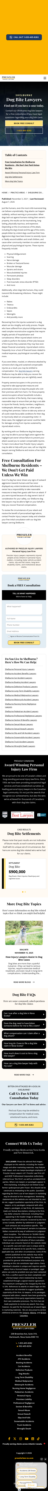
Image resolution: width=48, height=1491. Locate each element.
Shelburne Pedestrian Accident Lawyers (21, 711)
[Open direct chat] (41, 1459)
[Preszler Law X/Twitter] (14, 1438)
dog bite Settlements (13, 177)
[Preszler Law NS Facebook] (9, 1438)
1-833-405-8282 (24, 130)
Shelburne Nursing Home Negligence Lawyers (20, 705)
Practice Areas (18, 192)
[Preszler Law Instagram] (20, 1438)
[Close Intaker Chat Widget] (45, 1459)
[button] (24, 1014)
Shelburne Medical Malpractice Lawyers (21, 695)
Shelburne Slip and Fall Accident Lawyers (22, 733)
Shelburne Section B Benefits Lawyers (21, 720)
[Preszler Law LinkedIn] (32, 1438)
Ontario (26, 1313)
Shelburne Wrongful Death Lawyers (20, 746)
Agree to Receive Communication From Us (24, 636)
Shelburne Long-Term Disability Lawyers (22, 691)
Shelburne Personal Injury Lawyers (19, 669)
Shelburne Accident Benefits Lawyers (20, 673)
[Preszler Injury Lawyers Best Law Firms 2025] (5, 815)
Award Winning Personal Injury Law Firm (22, 172)
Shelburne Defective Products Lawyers (21, 686)
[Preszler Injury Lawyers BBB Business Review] (41, 814)
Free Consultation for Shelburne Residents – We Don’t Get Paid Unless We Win (22, 165)
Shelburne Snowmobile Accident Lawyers (22, 737)
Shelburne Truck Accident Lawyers (19, 741)
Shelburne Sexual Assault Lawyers (19, 728)
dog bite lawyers (26, 371)
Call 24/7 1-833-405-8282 (26, 37)
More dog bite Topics (14, 181)
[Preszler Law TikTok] (38, 1438)
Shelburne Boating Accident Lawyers (20, 682)
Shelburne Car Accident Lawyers (18, 678)
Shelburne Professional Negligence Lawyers (23, 715)
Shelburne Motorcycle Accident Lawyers (22, 699)
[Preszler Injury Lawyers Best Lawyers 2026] (22, 815)
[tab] (22, 892)
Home (4, 192)
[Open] (45, 78)
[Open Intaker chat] (19, 1490)
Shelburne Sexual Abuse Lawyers (19, 724)
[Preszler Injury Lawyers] (8, 78)
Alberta (33, 1313)
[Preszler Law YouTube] (26, 1438)
